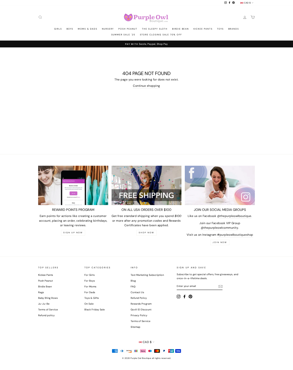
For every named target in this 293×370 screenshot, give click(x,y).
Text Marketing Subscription (147, 275)
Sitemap (135, 327)
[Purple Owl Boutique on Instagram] (178, 297)
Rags (41, 292)
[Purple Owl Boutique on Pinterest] (190, 297)
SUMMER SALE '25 (123, 34)
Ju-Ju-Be (44, 303)
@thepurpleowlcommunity (219, 228)
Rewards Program (141, 303)
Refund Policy (139, 298)
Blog (133, 280)
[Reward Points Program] (73, 185)
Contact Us (137, 292)
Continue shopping (146, 86)
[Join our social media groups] (220, 185)
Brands (233, 28)
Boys (70, 28)
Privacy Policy (139, 315)
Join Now (220, 242)
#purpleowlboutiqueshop (235, 235)
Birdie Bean (180, 28)
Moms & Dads (87, 28)
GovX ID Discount (141, 309)
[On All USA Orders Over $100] (147, 185)
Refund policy (46, 315)
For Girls (89, 275)
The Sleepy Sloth (155, 28)
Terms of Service (48, 309)
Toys (220, 28)
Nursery (108, 28)
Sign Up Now (73, 232)
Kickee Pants (203, 28)
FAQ (133, 286)
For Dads (89, 292)
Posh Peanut (127, 28)
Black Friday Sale (94, 309)
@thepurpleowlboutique (234, 216)
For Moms (90, 286)
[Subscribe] (220, 286)
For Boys (89, 280)
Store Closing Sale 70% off (161, 34)
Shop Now (146, 232)
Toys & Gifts (91, 298)
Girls (58, 28)
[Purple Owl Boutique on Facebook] (184, 297)
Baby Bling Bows (48, 298)
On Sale (89, 303)
